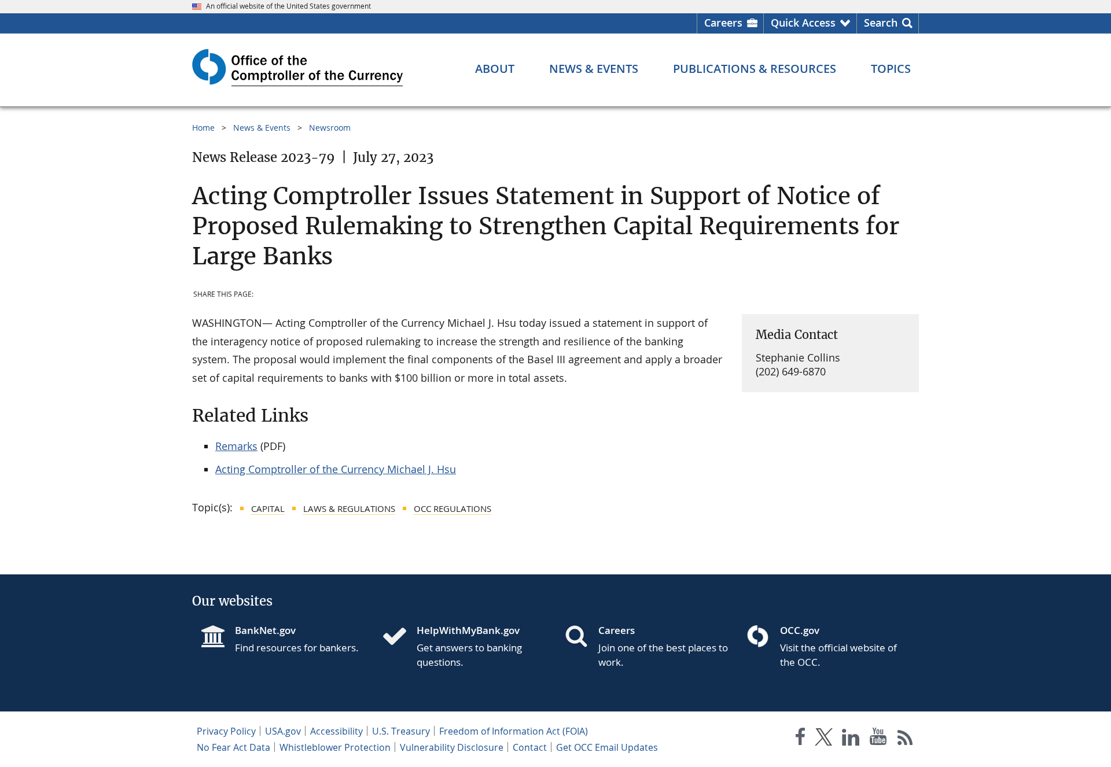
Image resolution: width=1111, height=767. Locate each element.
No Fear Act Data (233, 747)
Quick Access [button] (803, 23)
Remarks (236, 446)
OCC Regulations (452, 508)
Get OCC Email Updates (607, 747)
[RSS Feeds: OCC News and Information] (905, 739)
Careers (723, 23)
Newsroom (330, 127)
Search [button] (880, 23)
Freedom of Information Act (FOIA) (513, 731)
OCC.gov (799, 630)
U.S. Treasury (401, 731)
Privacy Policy (226, 731)
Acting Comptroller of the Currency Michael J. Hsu (335, 469)
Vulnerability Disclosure (451, 747)
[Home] (399, 637)
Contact (530, 747)
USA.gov (283, 731)
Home (203, 127)
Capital (268, 508)
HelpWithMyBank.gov (468, 630)
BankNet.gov (265, 630)
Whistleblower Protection (335, 747)
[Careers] (581, 637)
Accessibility (336, 731)
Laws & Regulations (349, 508)
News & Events (261, 127)
